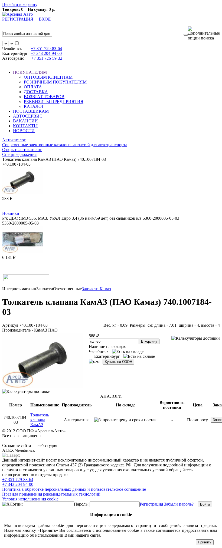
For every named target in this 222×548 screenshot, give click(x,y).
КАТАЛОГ (34, 106)
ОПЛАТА (33, 87)
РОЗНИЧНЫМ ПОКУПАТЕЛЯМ (55, 82)
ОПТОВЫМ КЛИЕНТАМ (48, 77)
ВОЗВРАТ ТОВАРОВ (44, 96)
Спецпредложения (19, 154)
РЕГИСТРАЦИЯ (17, 19)
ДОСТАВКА (36, 91)
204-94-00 (46, 53)
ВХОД (45, 19)
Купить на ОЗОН (118, 362)
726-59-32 (46, 58)
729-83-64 (46, 48)
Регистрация (151, 504)
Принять (204, 542)
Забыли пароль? (179, 504)
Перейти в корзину (19, 4)
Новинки (10, 213)
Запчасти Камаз (96, 288)
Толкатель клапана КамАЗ (39, 420)
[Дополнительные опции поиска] (204, 33)
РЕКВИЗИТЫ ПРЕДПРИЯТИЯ (53, 101)
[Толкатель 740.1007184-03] (42, 386)
